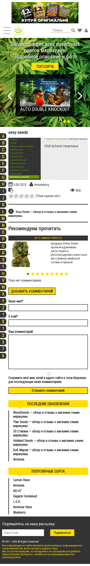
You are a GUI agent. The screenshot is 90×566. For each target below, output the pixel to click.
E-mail (13, 316)
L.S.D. (17, 502)
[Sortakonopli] (19, 30)
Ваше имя (15, 301)
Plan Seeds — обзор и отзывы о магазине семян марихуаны (45, 424)
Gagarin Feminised (25, 496)
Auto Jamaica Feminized (48, 238)
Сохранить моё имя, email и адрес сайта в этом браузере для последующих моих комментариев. (47, 380)
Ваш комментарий (20, 332)
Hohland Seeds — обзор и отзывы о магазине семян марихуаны (48, 443)
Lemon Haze (21, 480)
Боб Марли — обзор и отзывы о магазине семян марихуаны (45, 452)
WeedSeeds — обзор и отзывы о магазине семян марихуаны (46, 414)
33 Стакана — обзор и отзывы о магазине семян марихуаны (45, 433)
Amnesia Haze (22, 507)
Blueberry (19, 512)
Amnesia (18, 459)
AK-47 (17, 491)
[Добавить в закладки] (80, 30)
